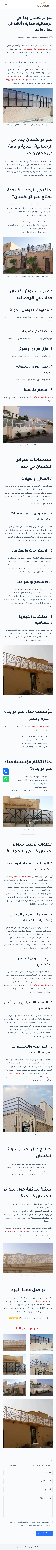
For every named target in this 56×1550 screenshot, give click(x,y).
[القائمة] (6, 4)
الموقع (48, 1489)
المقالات (21, 37)
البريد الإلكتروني (44, 1481)
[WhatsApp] (6, 779)
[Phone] (6, 771)
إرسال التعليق (44, 1533)
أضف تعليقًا (45, 1498)
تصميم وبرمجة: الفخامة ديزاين (28, 1547)
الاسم (48, 1473)
